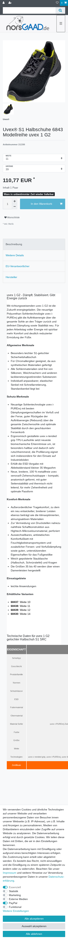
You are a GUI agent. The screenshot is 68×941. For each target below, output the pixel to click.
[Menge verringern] (14, 206)
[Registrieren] (10, 3)
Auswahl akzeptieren (34, 926)
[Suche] (60, 10)
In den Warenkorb (41, 203)
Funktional (15, 906)
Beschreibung (14, 244)
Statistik (13, 891)
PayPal (13, 903)
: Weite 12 (20, 609)
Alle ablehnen (34, 933)
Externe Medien (18, 899)
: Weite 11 (20, 605)
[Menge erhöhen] (14, 201)
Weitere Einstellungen (16, 910)
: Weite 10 (20, 602)
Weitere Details (15, 255)
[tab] (34, 244)
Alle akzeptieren (34, 918)
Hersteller (11, 277)
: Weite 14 (20, 613)
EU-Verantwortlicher (17, 266)
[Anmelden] (4, 3)
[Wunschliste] (57, 3)
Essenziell (15, 887)
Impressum (9, 872)
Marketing (15, 895)
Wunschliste (13, 217)
